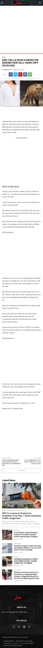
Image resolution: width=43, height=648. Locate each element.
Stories (4, 57)
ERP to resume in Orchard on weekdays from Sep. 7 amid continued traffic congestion (21, 516)
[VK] (25, 74)
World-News (17, 543)
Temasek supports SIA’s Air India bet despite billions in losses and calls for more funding (27, 548)
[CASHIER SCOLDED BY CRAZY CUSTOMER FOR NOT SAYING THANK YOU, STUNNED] (7, 561)
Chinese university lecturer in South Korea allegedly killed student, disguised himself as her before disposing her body (26, 575)
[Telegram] (24, 627)
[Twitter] (15, 74)
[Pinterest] (20, 74)
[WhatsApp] (30, 74)
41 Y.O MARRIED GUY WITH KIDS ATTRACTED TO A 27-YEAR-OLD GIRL (32, 461)
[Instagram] (19, 627)
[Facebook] (11, 74)
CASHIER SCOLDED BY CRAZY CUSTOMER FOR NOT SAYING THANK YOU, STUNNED (26, 561)
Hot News (4, 510)
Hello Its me (7, 69)
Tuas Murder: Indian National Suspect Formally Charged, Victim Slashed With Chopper (26, 535)
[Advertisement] (21, 27)
